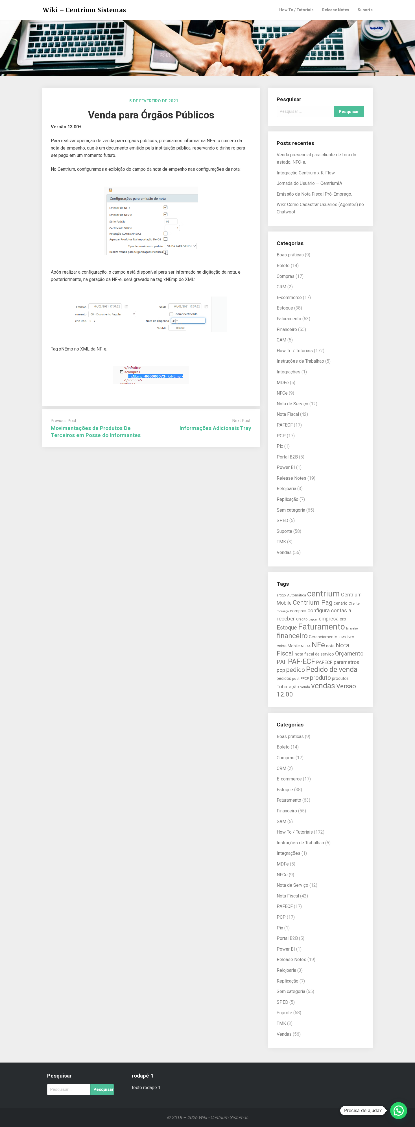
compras (298, 611)
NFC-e (306, 646)
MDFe (283, 382)
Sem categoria (291, 510)
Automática (296, 595)
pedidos (284, 678)
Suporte (365, 10)
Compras (285, 276)
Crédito (302, 619)
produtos (340, 678)
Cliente (354, 603)
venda (305, 687)
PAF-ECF (301, 661)
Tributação (288, 686)
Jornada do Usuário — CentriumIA (309, 183)
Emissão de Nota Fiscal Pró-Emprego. (314, 194)
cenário (341, 603)
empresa (328, 619)
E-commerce (289, 297)
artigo (281, 595)
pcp (281, 670)
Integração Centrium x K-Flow (306, 173)
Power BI (286, 467)
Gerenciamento (323, 637)
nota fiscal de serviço (314, 654)
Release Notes (335, 10)
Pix (280, 446)
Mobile (294, 646)
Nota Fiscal (288, 414)
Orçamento (349, 653)
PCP (281, 435)
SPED (282, 520)
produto (320, 677)
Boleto (283, 265)
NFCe (282, 393)
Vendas (284, 552)
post (296, 678)
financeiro (292, 636)
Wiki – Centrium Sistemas (84, 10)
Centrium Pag (313, 602)
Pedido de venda (331, 669)
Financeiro (287, 329)
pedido (295, 669)
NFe (318, 644)
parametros (346, 662)
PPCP (305, 678)
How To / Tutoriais (296, 10)
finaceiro (352, 628)
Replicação (287, 499)
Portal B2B (287, 457)
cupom (313, 619)
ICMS (342, 637)
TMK (281, 541)
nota (330, 646)
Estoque (285, 308)
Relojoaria (286, 488)
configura (318, 610)
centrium (323, 593)
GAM (281, 340)
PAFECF (285, 425)
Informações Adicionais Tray (215, 428)
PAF (282, 662)
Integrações (288, 372)
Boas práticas (290, 255)
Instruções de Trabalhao (300, 361)
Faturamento (289, 318)
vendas (323, 685)
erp (343, 619)
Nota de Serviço (292, 403)
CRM (281, 286)
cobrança (283, 611)
